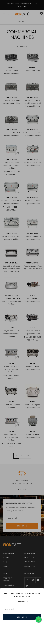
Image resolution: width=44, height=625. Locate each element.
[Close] (40, 592)
